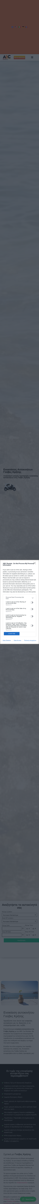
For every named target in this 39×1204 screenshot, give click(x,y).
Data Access (17, 640)
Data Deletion (7, 640)
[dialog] (19, 602)
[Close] (35, 563)
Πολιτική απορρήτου (30, 640)
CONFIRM (11, 633)
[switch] (31, 602)
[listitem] (19, 598)
